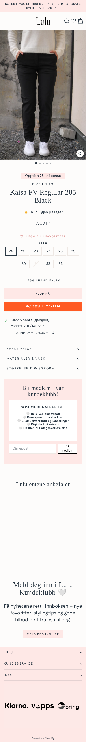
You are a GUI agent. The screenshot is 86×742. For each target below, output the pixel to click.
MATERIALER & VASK (26, 359)
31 (36, 263)
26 (36, 251)
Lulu (8, 652)
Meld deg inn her (43, 634)
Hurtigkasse (50, 306)
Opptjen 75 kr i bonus (43, 175)
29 (73, 251)
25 (23, 251)
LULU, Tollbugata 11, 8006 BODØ (32, 333)
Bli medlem (67, 448)
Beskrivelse (19, 349)
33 (60, 263)
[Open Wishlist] (73, 21)
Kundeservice (18, 663)
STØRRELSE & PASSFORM (31, 368)
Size (43, 243)
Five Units (43, 184)
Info (8, 675)
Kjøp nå (43, 294)
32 (48, 263)
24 (11, 251)
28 (60, 251)
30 (24, 263)
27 (48, 251)
